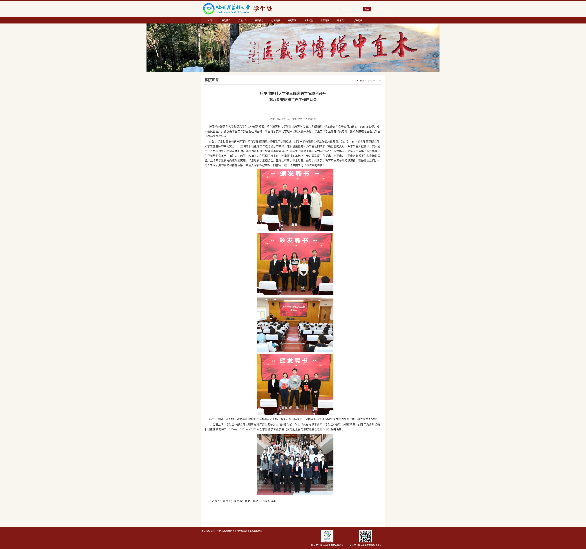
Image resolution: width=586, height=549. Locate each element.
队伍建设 (325, 20)
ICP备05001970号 (212, 531)
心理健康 (275, 20)
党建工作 (242, 20)
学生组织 (358, 20)
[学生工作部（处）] (254, 8)
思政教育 (259, 20)
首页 (210, 20)
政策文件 (341, 20)
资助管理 (292, 20)
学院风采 (371, 81)
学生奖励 (308, 20)
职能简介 (226, 20)
